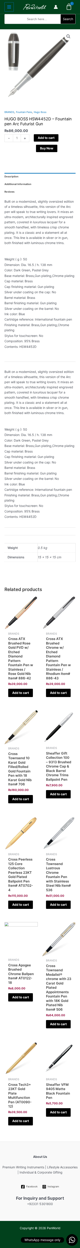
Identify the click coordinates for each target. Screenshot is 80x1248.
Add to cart (46, 138)
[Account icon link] (56, 7)
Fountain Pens (24, 112)
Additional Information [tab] (17, 184)
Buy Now (46, 148)
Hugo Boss (40, 112)
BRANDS (9, 112)
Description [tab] (11, 176)
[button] (40, 26)
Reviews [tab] (9, 191)
